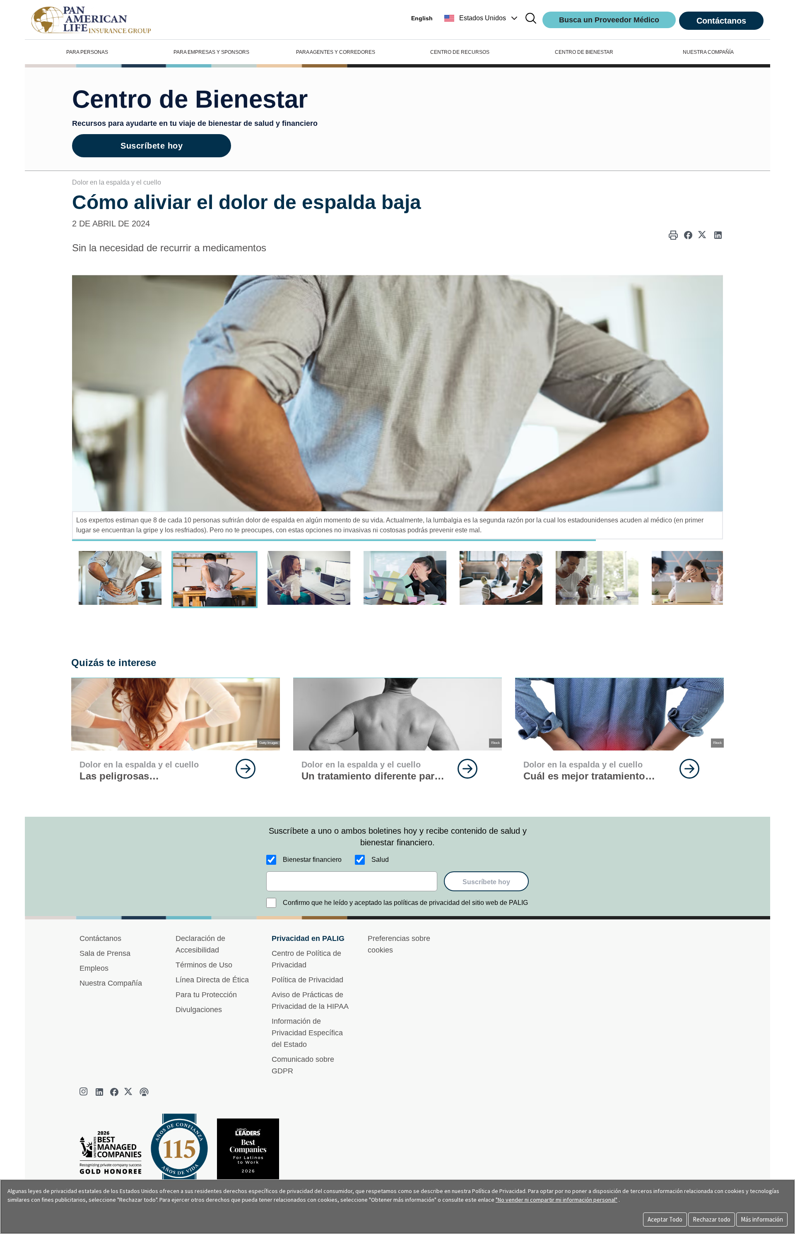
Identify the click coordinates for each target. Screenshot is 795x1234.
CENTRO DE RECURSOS (459, 52)
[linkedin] (99, 1092)
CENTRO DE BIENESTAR (584, 52)
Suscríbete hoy (151, 145)
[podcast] (144, 1092)
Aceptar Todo (665, 1219)
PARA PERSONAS (87, 52)
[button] (481, 18)
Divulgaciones (199, 1009)
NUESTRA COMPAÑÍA (708, 52)
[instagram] (84, 1092)
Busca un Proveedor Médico (609, 20)
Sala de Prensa (105, 953)
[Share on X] (703, 235)
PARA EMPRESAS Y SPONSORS (211, 52)
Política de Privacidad (307, 980)
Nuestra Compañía (111, 983)
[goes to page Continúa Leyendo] (245, 769)
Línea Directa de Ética (212, 980)
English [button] (422, 18)
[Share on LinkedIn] (718, 235)
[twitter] (129, 1092)
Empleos (94, 968)
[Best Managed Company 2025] (114, 1154)
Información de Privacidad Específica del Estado (307, 1033)
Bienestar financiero (312, 859)
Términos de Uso (204, 965)
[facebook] (114, 1092)
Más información (762, 1219)
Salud (380, 859)
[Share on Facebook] (688, 235)
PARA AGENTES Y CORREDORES (335, 52)
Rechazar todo (711, 1219)
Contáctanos (721, 20)
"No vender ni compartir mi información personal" (556, 1199)
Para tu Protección (206, 995)
